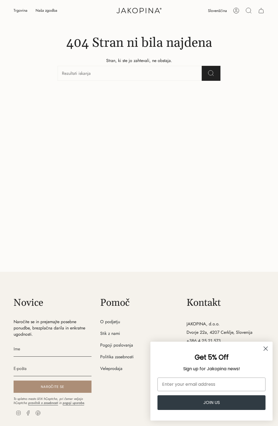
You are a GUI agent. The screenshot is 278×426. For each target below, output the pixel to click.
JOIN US (211, 402)
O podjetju (110, 322)
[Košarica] (261, 10)
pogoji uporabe (73, 402)
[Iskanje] (211, 73)
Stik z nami (110, 333)
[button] (20, 10)
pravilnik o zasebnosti (43, 402)
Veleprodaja (111, 368)
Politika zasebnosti (117, 357)
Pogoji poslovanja (116, 345)
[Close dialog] (265, 348)
